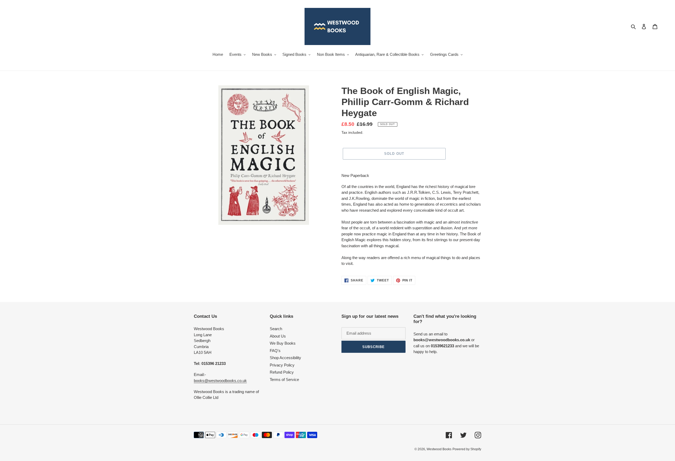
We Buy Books (283, 343)
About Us (278, 336)
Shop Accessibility (285, 357)
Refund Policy (282, 372)
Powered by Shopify (466, 449)
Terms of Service (284, 379)
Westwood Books (439, 449)
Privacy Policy (282, 365)
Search (276, 328)
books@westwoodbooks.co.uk (220, 380)
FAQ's (275, 350)
